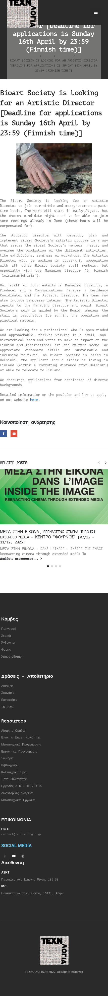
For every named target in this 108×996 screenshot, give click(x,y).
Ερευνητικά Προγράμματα (19, 751)
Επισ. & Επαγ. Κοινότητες (20, 737)
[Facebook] (4, 855)
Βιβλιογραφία (10, 765)
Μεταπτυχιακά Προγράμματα (21, 744)
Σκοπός (6, 636)
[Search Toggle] (83, 12)
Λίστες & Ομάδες (13, 730)
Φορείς (6, 649)
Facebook (3, 433)
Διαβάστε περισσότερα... (20, 559)
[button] (99, 462)
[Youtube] (13, 855)
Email (14, 433)
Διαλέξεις (7, 686)
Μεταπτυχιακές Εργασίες (18, 800)
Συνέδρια (7, 758)
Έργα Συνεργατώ (13, 779)
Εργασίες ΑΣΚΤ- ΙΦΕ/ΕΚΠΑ (21, 786)
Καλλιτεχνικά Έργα (14, 772)
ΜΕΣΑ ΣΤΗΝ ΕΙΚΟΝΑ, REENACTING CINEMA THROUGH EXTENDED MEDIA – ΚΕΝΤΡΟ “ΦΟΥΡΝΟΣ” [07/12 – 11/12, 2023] (47, 537)
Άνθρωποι (8, 642)
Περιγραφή (8, 629)
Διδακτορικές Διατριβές (17, 793)
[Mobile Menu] (96, 12)
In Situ (7, 707)
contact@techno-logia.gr (21, 834)
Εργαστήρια (9, 700)
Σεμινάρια (7, 693)
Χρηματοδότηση (12, 656)
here (34, 400)
